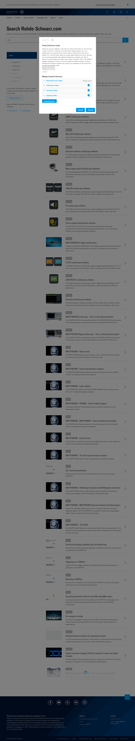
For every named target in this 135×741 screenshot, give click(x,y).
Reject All (90, 110)
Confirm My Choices (49, 101)
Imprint (45, 71)
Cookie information (48, 67)
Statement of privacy (49, 69)
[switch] (89, 85)
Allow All (80, 110)
